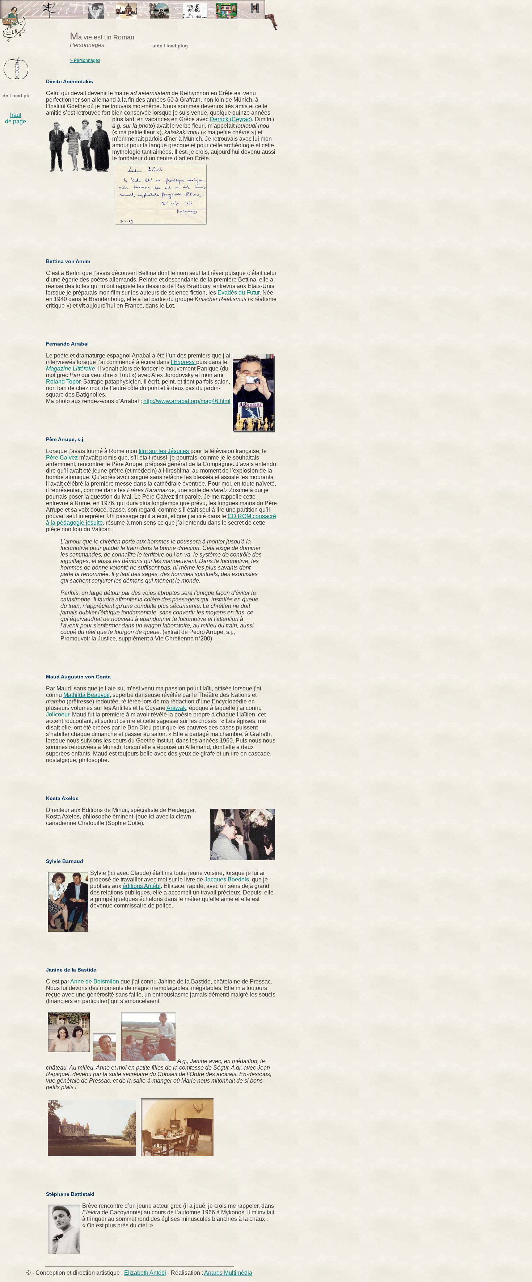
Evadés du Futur (238, 292)
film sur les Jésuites (164, 451)
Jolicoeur (57, 714)
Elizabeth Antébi (145, 1273)
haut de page (15, 118)
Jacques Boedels (226, 879)
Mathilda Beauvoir (86, 695)
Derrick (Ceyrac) (231, 119)
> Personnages (85, 60)
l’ (183, 362)
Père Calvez (62, 457)
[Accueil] (50, 16)
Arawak (176, 708)
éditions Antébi (142, 886)
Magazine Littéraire (70, 368)
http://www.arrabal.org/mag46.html (187, 401)
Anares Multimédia (228, 1273)
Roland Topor (63, 381)
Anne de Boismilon (94, 981)
